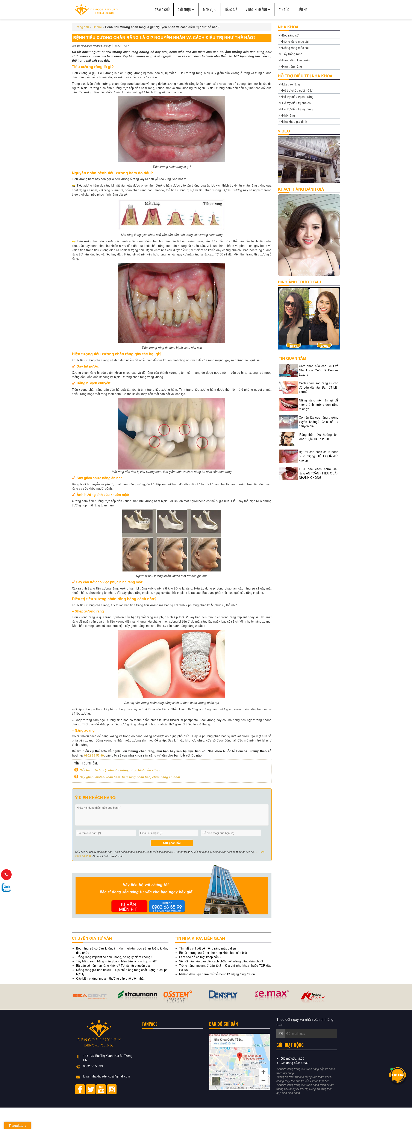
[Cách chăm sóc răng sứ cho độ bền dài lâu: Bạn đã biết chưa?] (288, 387)
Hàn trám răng (292, 66)
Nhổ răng (288, 115)
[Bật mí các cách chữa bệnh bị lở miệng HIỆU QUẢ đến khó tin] (288, 456)
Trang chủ (82, 27)
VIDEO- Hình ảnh (256, 9)
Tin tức (284, 9)
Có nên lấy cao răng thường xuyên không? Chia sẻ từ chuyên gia (319, 421)
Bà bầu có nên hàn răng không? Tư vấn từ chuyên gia (113, 965)
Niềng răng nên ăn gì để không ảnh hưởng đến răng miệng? (319, 404)
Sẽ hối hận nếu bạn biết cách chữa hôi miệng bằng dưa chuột (221, 961)
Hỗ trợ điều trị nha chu (297, 103)
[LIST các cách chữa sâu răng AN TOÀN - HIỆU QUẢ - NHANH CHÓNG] (288, 473)
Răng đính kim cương (296, 60)
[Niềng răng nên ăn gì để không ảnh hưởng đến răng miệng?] (288, 404)
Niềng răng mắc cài (295, 41)
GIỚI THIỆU (184, 9)
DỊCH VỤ (208, 9)
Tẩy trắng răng (292, 54)
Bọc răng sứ (290, 35)
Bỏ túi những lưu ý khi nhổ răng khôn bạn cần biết (213, 952)
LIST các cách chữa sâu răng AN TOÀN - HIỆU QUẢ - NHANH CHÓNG (319, 473)
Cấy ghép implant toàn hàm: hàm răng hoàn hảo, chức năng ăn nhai (130, 777)
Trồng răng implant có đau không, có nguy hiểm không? (114, 957)
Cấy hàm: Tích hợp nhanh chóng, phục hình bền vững (120, 770)
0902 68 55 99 (94, 755)
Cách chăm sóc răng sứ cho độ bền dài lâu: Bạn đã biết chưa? (319, 387)
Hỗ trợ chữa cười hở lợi (297, 90)
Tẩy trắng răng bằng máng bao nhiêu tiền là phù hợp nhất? (116, 961)
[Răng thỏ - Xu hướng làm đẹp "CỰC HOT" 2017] (288, 439)
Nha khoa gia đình (294, 121)
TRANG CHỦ (162, 9)
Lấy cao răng (291, 84)
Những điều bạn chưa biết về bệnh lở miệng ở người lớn (217, 974)
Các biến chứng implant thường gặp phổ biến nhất (110, 978)
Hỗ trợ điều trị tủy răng (297, 109)
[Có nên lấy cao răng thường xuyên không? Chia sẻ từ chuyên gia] (288, 421)
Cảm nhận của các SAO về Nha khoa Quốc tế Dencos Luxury (319, 370)
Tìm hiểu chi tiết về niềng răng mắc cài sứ (207, 948)
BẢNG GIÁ (231, 9)
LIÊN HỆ (302, 9)
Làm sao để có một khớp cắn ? (200, 957)
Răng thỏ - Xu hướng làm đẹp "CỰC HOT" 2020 (319, 436)
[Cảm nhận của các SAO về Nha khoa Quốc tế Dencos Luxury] (288, 370)
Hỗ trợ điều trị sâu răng (298, 96)
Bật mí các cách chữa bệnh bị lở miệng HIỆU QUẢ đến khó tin (319, 456)
